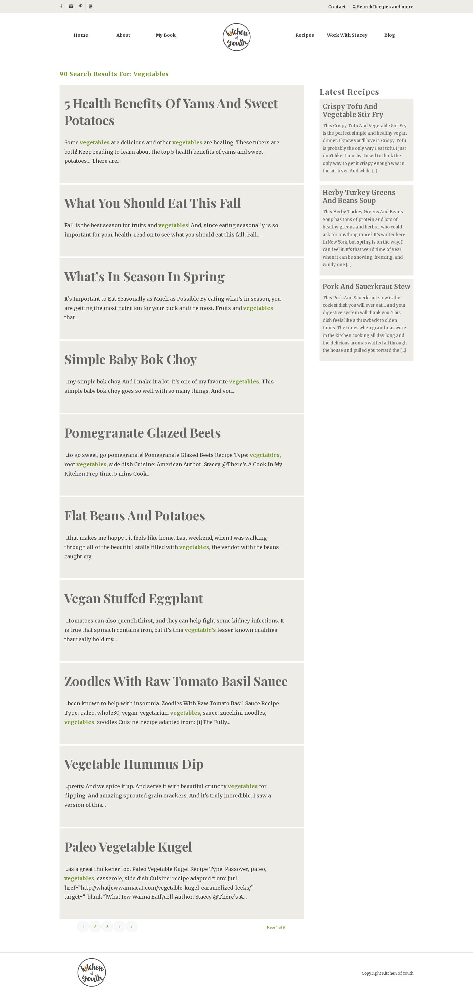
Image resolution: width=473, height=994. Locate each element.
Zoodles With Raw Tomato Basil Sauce (176, 680)
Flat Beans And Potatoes (134, 515)
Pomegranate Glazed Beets (142, 432)
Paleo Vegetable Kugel (128, 846)
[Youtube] (90, 6)
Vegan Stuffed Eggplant (133, 597)
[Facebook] (61, 6)
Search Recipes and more (384, 7)
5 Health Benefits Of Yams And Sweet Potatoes (171, 111)
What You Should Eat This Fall (152, 202)
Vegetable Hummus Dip (134, 763)
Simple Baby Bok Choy (130, 358)
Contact (337, 7)
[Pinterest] (80, 6)
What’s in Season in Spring (144, 276)
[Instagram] (71, 6)
